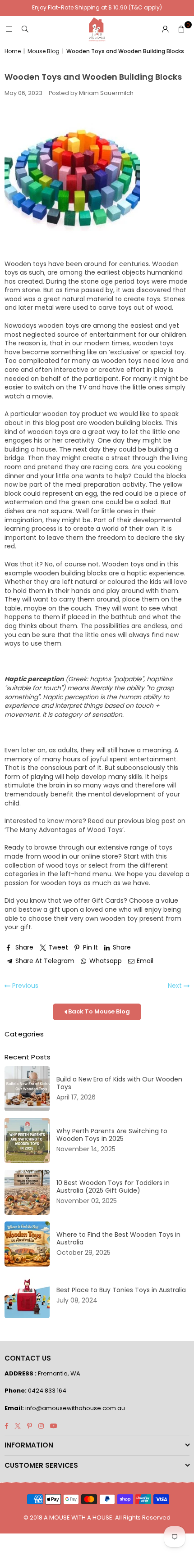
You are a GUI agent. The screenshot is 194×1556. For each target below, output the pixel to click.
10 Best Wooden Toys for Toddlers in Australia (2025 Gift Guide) (113, 1186)
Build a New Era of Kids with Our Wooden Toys (119, 1083)
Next (176, 986)
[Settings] (165, 29)
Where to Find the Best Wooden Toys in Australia (118, 1238)
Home (13, 51)
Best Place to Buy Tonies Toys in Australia (121, 1290)
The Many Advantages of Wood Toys (64, 829)
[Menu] (8, 29)
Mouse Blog (44, 51)
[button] (181, 29)
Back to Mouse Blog (98, 1011)
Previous (24, 986)
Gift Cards (108, 900)
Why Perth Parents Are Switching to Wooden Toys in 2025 (111, 1135)
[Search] (25, 29)
